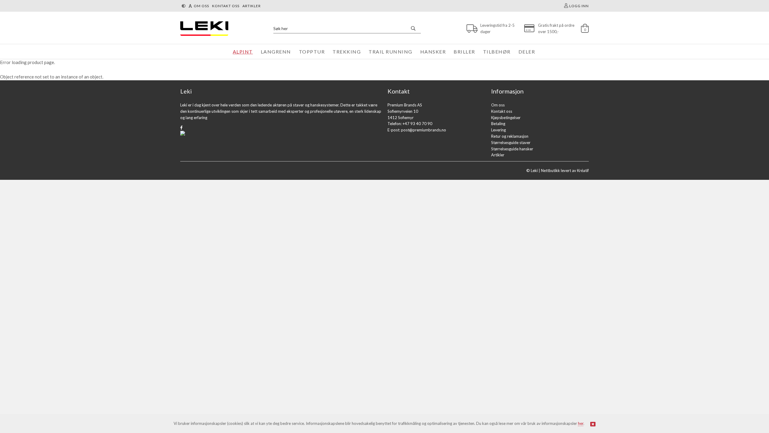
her (580, 423)
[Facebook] (181, 127)
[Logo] (202, 28)
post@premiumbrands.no (423, 129)
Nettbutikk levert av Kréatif (565, 170)
